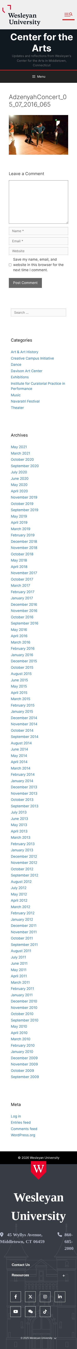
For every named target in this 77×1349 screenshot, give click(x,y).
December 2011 (24, 926)
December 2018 (24, 541)
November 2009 (24, 1064)
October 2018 (22, 554)
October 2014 (22, 730)
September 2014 (24, 737)
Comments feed (24, 1129)
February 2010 (23, 1045)
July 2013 (19, 812)
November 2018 (24, 548)
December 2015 (24, 661)
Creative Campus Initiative (32, 358)
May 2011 (18, 970)
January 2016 (22, 655)
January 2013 (22, 850)
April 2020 (19, 491)
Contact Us (21, 1265)
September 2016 (24, 623)
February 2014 (23, 774)
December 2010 (24, 1001)
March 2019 (20, 529)
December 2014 (24, 718)
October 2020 (22, 459)
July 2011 (18, 957)
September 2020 (25, 466)
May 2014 (19, 756)
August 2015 (21, 674)
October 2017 (22, 579)
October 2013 (22, 800)
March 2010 (20, 1039)
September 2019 (24, 510)
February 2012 (22, 913)
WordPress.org (23, 1135)
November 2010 (24, 1008)
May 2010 (19, 1026)
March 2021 (20, 453)
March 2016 (20, 642)
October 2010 (22, 1014)
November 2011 (24, 932)
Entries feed (21, 1122)
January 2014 (22, 781)
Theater (17, 408)
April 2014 (19, 762)
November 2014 (24, 724)
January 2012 (22, 919)
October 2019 (22, 504)
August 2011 (21, 951)
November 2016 (24, 611)
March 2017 (20, 585)
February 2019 (23, 535)
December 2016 (24, 604)
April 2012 (19, 900)
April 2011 (19, 976)
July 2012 (18, 888)
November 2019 (24, 497)
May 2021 (19, 447)
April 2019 (19, 522)
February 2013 (23, 844)
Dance (16, 364)
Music (16, 395)
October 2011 (22, 938)
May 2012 (19, 894)
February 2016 (23, 648)
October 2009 (22, 1071)
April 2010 (19, 1033)
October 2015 (22, 667)
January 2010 (22, 1052)
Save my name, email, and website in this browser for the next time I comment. (38, 264)
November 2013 (24, 793)
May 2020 (19, 485)
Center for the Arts (41, 42)
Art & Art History (24, 352)
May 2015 (19, 686)
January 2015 (22, 711)
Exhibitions (20, 377)
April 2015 (19, 693)
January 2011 (22, 995)
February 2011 (22, 989)
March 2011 (20, 982)
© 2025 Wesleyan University (36, 1338)
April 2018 (19, 567)
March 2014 (20, 768)
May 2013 (19, 825)
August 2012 (21, 882)
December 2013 (24, 787)
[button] (68, 14)
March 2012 (20, 907)
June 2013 (19, 819)
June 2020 (20, 478)
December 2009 (24, 1058)
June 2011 (19, 963)
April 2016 (19, 636)
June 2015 (19, 680)
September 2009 (25, 1077)
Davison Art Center (26, 371)
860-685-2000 (69, 1241)
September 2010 (24, 1020)
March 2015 (20, 699)
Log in (16, 1116)
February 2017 (22, 592)
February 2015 (22, 705)
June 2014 (19, 749)
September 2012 (24, 875)
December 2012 (24, 856)
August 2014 (21, 743)
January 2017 (22, 598)
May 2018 (19, 560)
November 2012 (24, 863)
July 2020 (19, 472)
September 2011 (24, 945)
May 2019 (19, 516)
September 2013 (24, 806)
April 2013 (19, 831)
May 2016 (19, 630)
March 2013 (20, 837)
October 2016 (22, 617)
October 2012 (22, 869)
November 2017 (24, 573)
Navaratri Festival (25, 401)
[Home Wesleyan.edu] (38, 1170)
